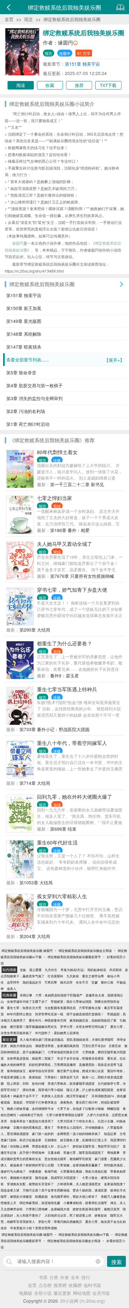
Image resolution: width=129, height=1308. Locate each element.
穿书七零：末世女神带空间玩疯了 (83, 1026)
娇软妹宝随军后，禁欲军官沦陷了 (96, 1146)
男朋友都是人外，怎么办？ (51, 1146)
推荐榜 (60, 1285)
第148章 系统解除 (23, 334)
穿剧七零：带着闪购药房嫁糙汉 (60, 1221)
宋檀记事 (26, 995)
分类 (53, 1277)
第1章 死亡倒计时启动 (27, 424)
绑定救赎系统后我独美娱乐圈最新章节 (74, 957)
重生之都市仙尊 (93, 976)
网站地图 (81, 1293)
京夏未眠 (54, 1152)
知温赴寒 (110, 1134)
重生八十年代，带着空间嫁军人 (72, 742)
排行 (85, 1277)
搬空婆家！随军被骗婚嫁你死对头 (33, 1026)
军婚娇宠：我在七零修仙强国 (71, 1001)
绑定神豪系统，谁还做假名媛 (39, 1203)
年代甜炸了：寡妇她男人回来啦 (57, 1033)
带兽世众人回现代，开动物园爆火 (80, 1127)
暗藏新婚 (41, 1196)
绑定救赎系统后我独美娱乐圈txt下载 (84, 1234)
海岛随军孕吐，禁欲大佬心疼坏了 (74, 1196)
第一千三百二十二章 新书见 (77, 484)
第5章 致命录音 (21, 372)
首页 (9, 19)
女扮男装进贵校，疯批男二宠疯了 (30, 1058)
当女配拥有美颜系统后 (60, 1008)
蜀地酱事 (113, 1152)
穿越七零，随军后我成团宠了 (83, 1152)
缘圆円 (65, 42)
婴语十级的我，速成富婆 (90, 1190)
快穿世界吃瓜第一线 (49, 1014)
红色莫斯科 (55, 976)
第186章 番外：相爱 (70, 530)
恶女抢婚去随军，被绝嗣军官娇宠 (67, 1159)
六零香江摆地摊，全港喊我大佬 (48, 1209)
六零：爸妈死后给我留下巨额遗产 (58, 995)
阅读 (20, 85)
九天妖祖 (72, 976)
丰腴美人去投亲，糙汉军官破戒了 (64, 1096)
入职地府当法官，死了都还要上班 (67, 1215)
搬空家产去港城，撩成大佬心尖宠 (80, 1071)
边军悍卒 (13, 982)
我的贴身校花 (96, 970)
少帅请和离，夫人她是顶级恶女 (79, 1184)
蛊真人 (11, 988)
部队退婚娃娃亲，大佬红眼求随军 (90, 1039)
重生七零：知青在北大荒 (24, 1008)
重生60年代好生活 (57, 842)
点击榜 (45, 1285)
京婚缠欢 (50, 1140)
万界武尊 (50, 982)
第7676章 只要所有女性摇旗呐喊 (82, 576)
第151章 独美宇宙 (82, 64)
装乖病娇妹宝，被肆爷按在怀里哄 (30, 1071)
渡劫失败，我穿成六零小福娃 (43, 1090)
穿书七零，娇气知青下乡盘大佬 (72, 589)
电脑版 (25, 1293)
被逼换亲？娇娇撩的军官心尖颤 (32, 1165)
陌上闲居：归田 (18, 1083)
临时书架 (92, 1285)
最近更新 (62, 1293)
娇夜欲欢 (101, 1215)
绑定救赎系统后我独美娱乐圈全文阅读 (85, 950)
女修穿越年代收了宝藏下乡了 (27, 1001)
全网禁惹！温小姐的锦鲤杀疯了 (79, 1134)
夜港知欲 (35, 1077)
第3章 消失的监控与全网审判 (34, 398)
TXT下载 (108, 85)
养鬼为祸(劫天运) (72, 970)
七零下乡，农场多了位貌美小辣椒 (80, 1108)
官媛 (94, 982)
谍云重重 (35, 970)
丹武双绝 (115, 970)
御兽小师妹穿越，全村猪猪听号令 (30, 1108)
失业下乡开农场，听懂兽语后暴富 (80, 1058)
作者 (64, 1277)
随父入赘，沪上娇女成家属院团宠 (89, 1090)
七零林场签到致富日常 (63, 1052)
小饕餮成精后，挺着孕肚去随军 (85, 1203)
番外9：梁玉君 (64, 675)
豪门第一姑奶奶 (43, 1134)
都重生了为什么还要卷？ (64, 643)
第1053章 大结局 (36, 882)
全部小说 (43, 1293)
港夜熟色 (66, 1102)
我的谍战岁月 (32, 982)
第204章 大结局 (34, 936)
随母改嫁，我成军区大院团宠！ (57, 1177)
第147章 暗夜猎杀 (23, 347)
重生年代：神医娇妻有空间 (47, 1020)
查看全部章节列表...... (65, 359)
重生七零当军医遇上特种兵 (67, 689)
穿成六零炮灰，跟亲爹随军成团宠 (71, 1083)
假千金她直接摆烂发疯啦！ (85, 1014)
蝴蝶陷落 (113, 1108)
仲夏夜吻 (35, 1171)
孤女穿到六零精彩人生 (62, 896)
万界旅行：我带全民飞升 (61, 1077)
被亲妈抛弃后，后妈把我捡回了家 (93, 1020)
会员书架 (101, 1293)
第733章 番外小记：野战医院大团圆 (54, 729)
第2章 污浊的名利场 (25, 411)
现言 (28, 19)
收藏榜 (75, 1285)
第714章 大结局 (34, 783)
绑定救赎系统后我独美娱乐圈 (72, 19)
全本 (75, 1277)
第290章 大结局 (34, 630)
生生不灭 (82, 982)
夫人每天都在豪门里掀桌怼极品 (42, 1039)
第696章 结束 (63, 829)
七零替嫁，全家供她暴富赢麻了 (79, 1165)
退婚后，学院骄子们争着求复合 (35, 1102)
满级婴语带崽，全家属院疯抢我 (57, 1046)
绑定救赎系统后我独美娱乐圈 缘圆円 (27, 950)
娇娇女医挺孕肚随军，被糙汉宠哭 (96, 1209)
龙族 (23, 970)
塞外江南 (107, 982)
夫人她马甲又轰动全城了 (64, 543)
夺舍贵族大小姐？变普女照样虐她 (33, 1228)
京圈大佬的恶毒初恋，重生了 (33, 1127)
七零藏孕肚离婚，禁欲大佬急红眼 (83, 1171)
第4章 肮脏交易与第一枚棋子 (34, 385)
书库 (43, 1277)
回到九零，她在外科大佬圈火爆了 (74, 796)
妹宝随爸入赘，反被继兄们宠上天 (83, 1140)
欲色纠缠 (38, 1083)
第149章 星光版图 (23, 321)
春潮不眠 (50, 1171)
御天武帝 (66, 982)
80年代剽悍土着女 (57, 452)
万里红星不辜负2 (94, 1046)
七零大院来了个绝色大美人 (76, 1121)
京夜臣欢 (115, 1046)
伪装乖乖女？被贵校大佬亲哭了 (32, 1121)
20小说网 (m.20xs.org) (82, 1301)
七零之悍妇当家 (54, 498)
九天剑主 (51, 970)
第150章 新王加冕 (23, 308)
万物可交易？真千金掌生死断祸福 (46, 1190)
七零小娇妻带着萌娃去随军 (65, 1115)
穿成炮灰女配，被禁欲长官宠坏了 (30, 1184)
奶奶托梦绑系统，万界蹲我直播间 (52, 1064)
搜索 (116, 1262)
